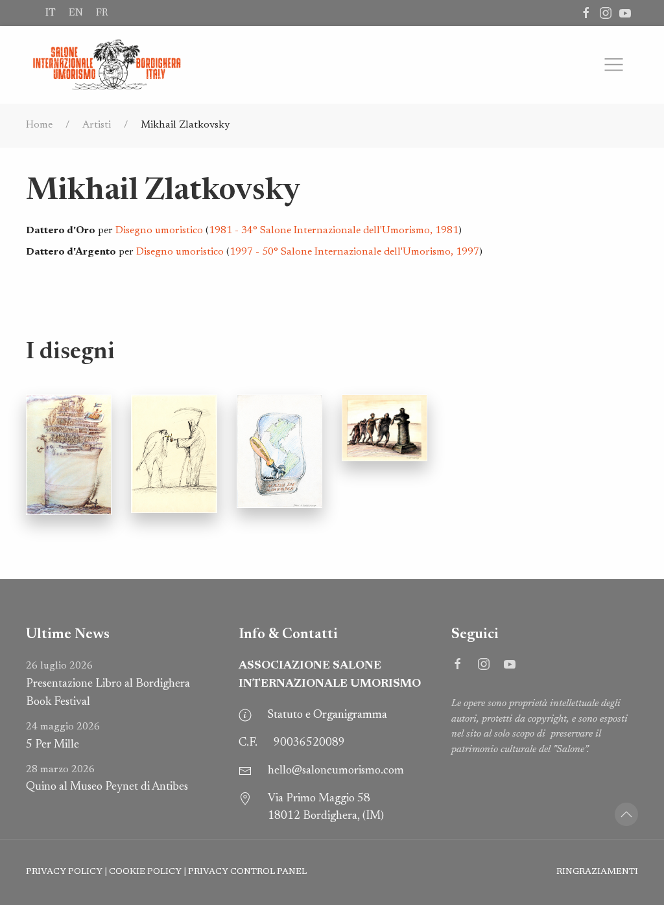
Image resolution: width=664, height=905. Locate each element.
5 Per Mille (63, 736)
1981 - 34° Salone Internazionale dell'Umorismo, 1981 (333, 230)
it (50, 13)
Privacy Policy (64, 871)
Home (39, 125)
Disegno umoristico (159, 230)
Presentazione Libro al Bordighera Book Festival (108, 684)
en (76, 13)
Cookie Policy (145, 871)
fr (102, 13)
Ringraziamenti (597, 871)
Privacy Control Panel (247, 871)
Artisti (96, 125)
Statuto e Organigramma (327, 715)
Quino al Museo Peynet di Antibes (107, 779)
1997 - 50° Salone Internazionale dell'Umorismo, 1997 (354, 252)
